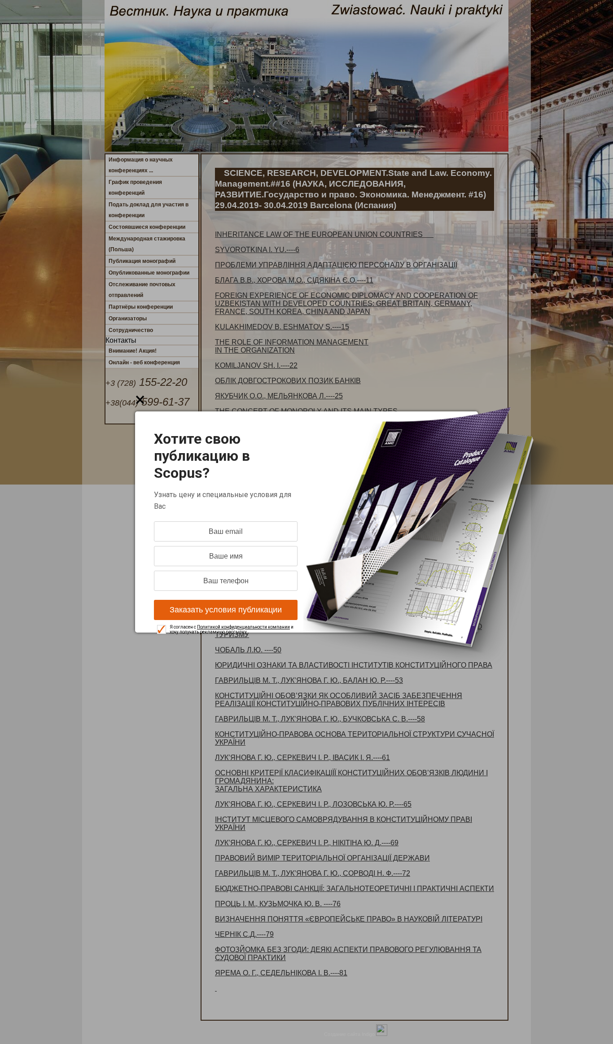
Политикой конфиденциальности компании (243, 627)
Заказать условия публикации (226, 609)
